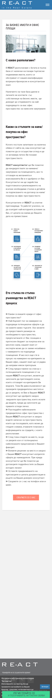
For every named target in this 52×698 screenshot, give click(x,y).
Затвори (44, 686)
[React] (23, 4)
